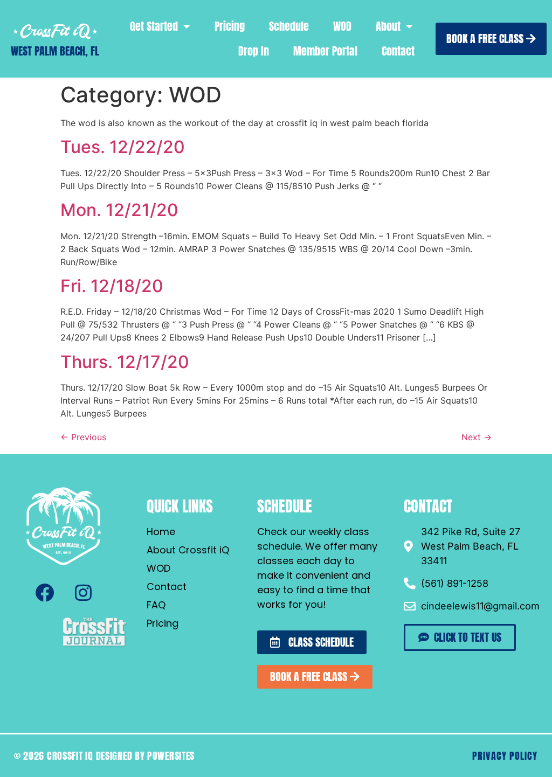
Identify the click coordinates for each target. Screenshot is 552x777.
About (388, 26)
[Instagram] (83, 593)
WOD (342, 26)
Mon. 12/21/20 (119, 209)
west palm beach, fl (55, 51)
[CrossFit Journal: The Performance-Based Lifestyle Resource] (94, 645)
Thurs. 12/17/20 (124, 361)
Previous (83, 437)
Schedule (289, 26)
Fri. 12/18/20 (111, 285)
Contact (398, 51)
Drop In (253, 51)
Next (476, 437)
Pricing (230, 26)
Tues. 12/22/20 (122, 146)
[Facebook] (44, 593)
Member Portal (325, 51)
